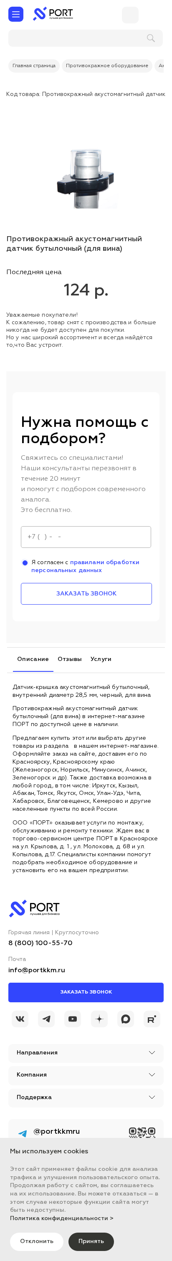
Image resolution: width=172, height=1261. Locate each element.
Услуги (101, 659)
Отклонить (36, 1241)
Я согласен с (85, 566)
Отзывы (70, 659)
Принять (91, 1241)
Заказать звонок (86, 992)
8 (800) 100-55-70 (40, 943)
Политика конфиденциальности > (62, 1218)
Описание (33, 659)
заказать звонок (86, 594)
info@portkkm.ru (36, 970)
